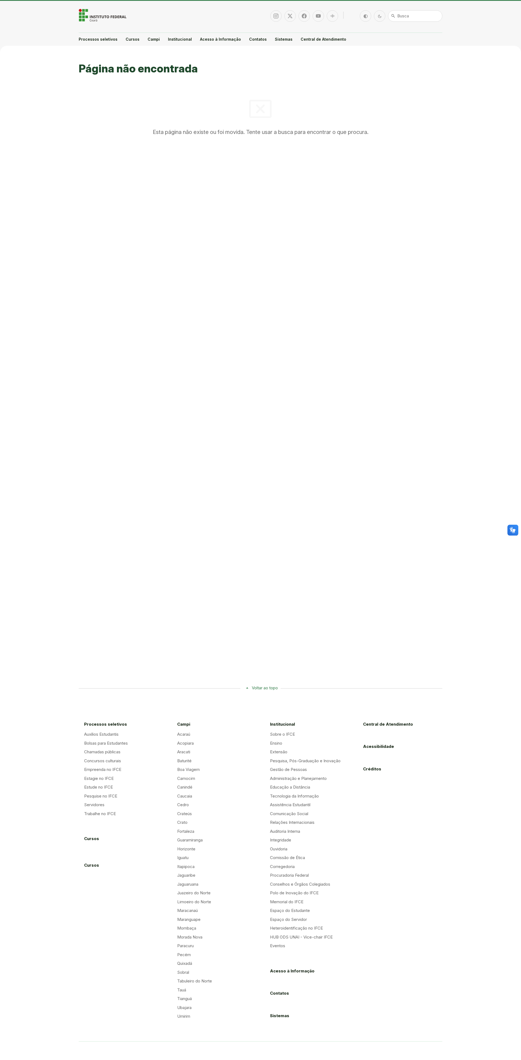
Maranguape (189, 919)
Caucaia (184, 796)
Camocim (186, 778)
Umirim (183, 1016)
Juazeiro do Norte (194, 892)
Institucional (180, 39)
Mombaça (186, 928)
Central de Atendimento (323, 39)
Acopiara (185, 743)
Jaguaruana (187, 884)
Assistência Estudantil (290, 804)
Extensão (278, 751)
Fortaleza (185, 831)
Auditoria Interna (285, 831)
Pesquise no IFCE (100, 796)
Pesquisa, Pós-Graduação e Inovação (305, 760)
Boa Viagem (188, 769)
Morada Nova (189, 937)
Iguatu (183, 857)
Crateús (184, 813)
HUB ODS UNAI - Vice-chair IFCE (301, 937)
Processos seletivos (98, 39)
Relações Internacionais (292, 822)
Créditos (372, 768)
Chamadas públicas (102, 751)
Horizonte (186, 848)
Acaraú (183, 734)
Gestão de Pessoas (288, 769)
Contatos (258, 39)
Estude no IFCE (98, 787)
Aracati (183, 751)
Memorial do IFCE (286, 901)
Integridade (280, 840)
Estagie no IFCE (99, 778)
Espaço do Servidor (288, 919)
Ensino (276, 743)
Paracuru (185, 945)
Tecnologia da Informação (294, 796)
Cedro (183, 804)
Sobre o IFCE (282, 734)
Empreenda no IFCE (102, 769)
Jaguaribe (186, 875)
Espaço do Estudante (290, 910)
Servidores (94, 804)
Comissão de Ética (287, 857)
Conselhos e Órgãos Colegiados (300, 884)
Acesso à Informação (220, 39)
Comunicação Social (289, 813)
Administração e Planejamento (298, 778)
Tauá (181, 989)
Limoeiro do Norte (194, 901)
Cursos (132, 39)
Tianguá (184, 998)
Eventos (277, 945)
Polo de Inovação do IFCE (294, 892)
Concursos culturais (102, 760)
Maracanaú (187, 910)
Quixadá (184, 963)
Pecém (184, 954)
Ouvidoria (278, 848)
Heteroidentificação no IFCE (296, 928)
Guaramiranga (190, 840)
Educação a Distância (290, 787)
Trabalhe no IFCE (100, 813)
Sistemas (284, 39)
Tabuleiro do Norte (194, 981)
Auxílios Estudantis (101, 734)
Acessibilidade (378, 746)
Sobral (183, 972)
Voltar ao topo (265, 687)
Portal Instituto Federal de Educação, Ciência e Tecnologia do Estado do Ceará (103, 15)
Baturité (184, 760)
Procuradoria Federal (289, 875)
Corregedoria (282, 866)
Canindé (184, 787)
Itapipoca (186, 866)
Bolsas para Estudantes (106, 743)
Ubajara (184, 1007)
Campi (154, 39)
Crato (182, 822)
